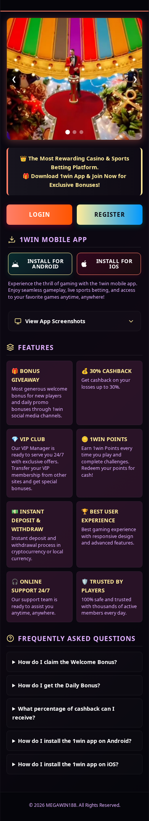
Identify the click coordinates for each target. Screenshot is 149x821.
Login (39, 214)
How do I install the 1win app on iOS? (68, 764)
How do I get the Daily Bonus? (59, 685)
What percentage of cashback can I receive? (63, 713)
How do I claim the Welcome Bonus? (67, 662)
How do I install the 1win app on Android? (74, 740)
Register (109, 214)
